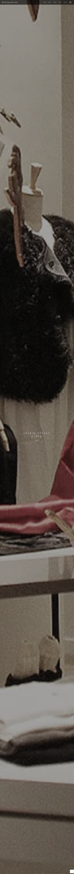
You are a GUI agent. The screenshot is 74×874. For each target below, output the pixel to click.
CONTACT (65, 2)
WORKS (55, 2)
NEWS (60, 2)
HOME (45, 2)
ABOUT (49, 2)
